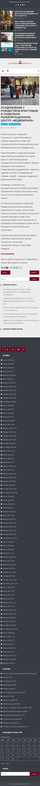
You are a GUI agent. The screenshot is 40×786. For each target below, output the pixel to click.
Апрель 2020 (7, 648)
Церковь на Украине (10, 723)
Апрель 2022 (7, 557)
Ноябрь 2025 (7, 394)
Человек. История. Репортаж (13, 727)
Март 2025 (7, 424)
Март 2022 (7, 561)
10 (14, 748)
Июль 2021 (7, 591)
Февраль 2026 (8, 383)
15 (3, 751)
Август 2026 (7, 360)
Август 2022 (7, 542)
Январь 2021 (7, 614)
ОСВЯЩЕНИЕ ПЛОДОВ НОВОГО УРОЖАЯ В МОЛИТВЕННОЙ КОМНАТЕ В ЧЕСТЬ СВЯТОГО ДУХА (19, 301)
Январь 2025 (7, 432)
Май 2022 (6, 553)
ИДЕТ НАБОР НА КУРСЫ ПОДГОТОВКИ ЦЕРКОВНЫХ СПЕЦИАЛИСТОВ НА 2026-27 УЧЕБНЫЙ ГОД (26, 25)
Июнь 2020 (7, 640)
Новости (4, 124)
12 (25, 748)
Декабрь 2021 (8, 572)
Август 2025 (7, 405)
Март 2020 (7, 652)
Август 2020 (7, 633)
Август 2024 (7, 451)
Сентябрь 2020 (8, 629)
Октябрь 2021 (8, 580)
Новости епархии (9, 700)
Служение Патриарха (10, 719)
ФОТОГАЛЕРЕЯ (7, 254)
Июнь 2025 (7, 413)
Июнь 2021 (7, 595)
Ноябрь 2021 (7, 576)
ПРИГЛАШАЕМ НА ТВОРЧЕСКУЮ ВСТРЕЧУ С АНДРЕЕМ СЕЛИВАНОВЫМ (35, 272)
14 (36, 748)
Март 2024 (7, 470)
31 (14, 759)
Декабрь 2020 (8, 618)
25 (19, 755)
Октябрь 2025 (8, 398)
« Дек (3, 763)
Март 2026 (7, 379)
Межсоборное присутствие (12, 692)
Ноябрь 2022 (7, 530)
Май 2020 (6, 644)
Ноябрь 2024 (7, 440)
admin (15, 128)
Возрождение (8, 685)
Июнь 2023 (7, 504)
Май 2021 (6, 599)
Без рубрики (7, 681)
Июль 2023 (7, 500)
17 (14, 751)
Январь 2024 (7, 477)
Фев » (8, 763)
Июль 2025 (7, 409)
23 (8, 755)
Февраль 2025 (8, 428)
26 (25, 755)
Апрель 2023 (7, 512)
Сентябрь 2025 (8, 402)
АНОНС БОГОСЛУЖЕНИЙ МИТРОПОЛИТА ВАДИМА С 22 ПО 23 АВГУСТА (26, 14)
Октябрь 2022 (8, 534)
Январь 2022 (7, 568)
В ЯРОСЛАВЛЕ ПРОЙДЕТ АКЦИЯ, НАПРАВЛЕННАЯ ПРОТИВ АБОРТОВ (6, 272)
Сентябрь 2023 (8, 493)
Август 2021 (7, 587)
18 (19, 751)
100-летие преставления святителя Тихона (18, 674)
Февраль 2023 (8, 519)
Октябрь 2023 (8, 489)
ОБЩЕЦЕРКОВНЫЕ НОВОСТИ (13, 711)
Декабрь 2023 (8, 481)
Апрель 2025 (7, 421)
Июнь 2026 (7, 368)
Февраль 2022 (8, 565)
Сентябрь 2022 (8, 538)
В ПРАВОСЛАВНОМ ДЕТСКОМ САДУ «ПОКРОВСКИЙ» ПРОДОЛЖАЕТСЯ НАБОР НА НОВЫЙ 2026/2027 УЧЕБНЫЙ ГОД (26, 47)
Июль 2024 (7, 455)
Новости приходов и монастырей (15, 708)
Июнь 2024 (7, 458)
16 (8, 751)
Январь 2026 (7, 387)
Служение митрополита (11, 715)
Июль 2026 (7, 364)
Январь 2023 (7, 523)
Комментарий (8, 689)
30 (8, 759)
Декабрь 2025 (8, 390)
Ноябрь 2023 (7, 485)
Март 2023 (7, 515)
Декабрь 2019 (8, 663)
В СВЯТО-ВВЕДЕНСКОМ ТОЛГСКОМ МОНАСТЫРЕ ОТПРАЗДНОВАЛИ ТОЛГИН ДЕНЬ (20, 315)
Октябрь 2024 (8, 443)
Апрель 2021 (7, 602)
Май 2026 (6, 371)
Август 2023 (7, 496)
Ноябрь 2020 (7, 621)
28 (36, 755)
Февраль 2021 (8, 610)
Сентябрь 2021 (8, 584)
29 (3, 759)
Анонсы (6, 677)
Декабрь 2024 (8, 436)
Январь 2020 (7, 659)
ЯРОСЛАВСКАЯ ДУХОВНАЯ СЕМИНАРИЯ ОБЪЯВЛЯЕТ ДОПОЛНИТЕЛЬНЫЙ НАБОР (25, 35)
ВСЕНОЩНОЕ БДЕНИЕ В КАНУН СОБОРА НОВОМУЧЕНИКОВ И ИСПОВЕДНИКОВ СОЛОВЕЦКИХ (17, 292)
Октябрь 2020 (8, 625)
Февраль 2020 (8, 655)
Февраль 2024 (8, 474)
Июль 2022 (7, 546)
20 (30, 751)
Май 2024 (6, 462)
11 (19, 748)
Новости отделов (15, 124)
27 (30, 755)
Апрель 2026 (7, 375)
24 (14, 755)
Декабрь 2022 (8, 527)
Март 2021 (7, 606)
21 (36, 751)
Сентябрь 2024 (8, 447)
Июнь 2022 (7, 549)
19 (25, 751)
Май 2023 (6, 508)
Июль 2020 (7, 637)
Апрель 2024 (7, 466)
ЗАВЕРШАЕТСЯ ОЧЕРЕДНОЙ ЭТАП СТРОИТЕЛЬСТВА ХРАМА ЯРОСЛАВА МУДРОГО (21, 322)
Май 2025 (6, 417)
